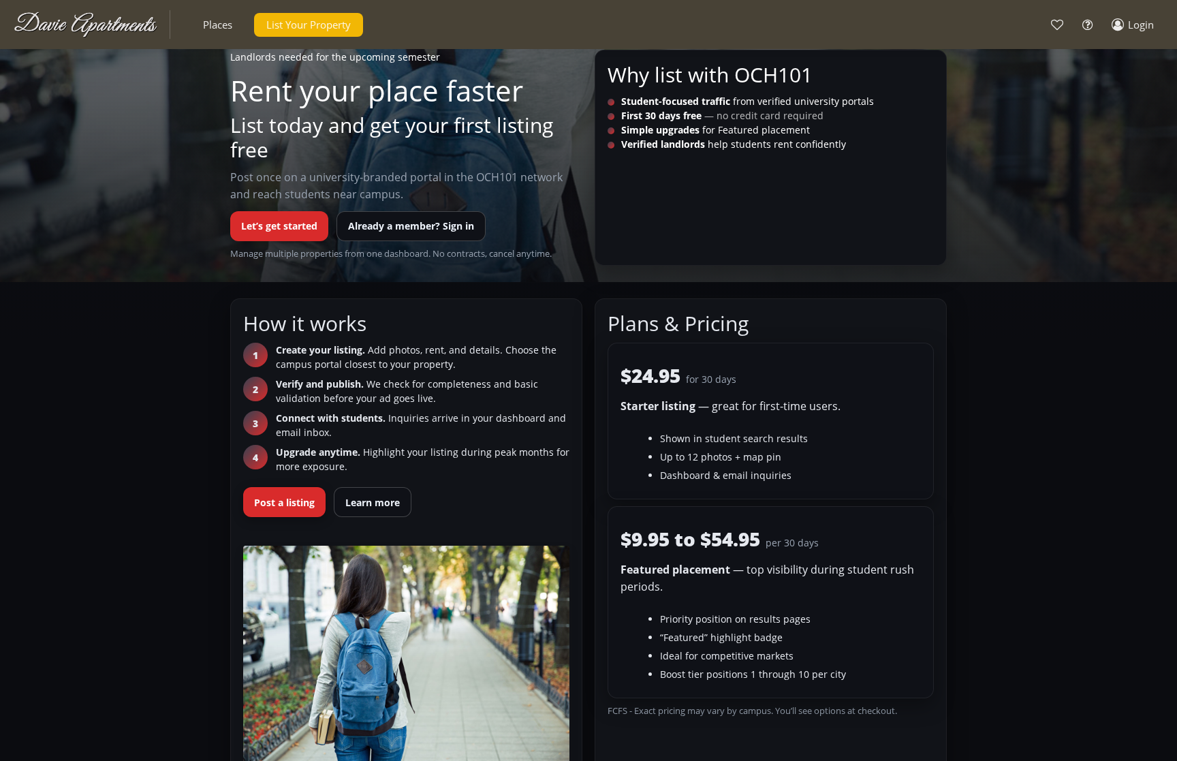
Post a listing (284, 502)
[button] (217, 25)
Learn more (372, 502)
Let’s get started (279, 225)
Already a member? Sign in (411, 225)
